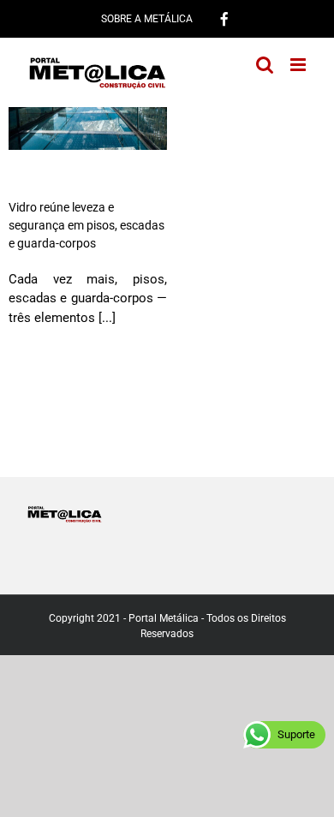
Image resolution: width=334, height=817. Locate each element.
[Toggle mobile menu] (299, 65)
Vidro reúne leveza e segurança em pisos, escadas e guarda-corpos (86, 225)
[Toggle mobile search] (264, 65)
